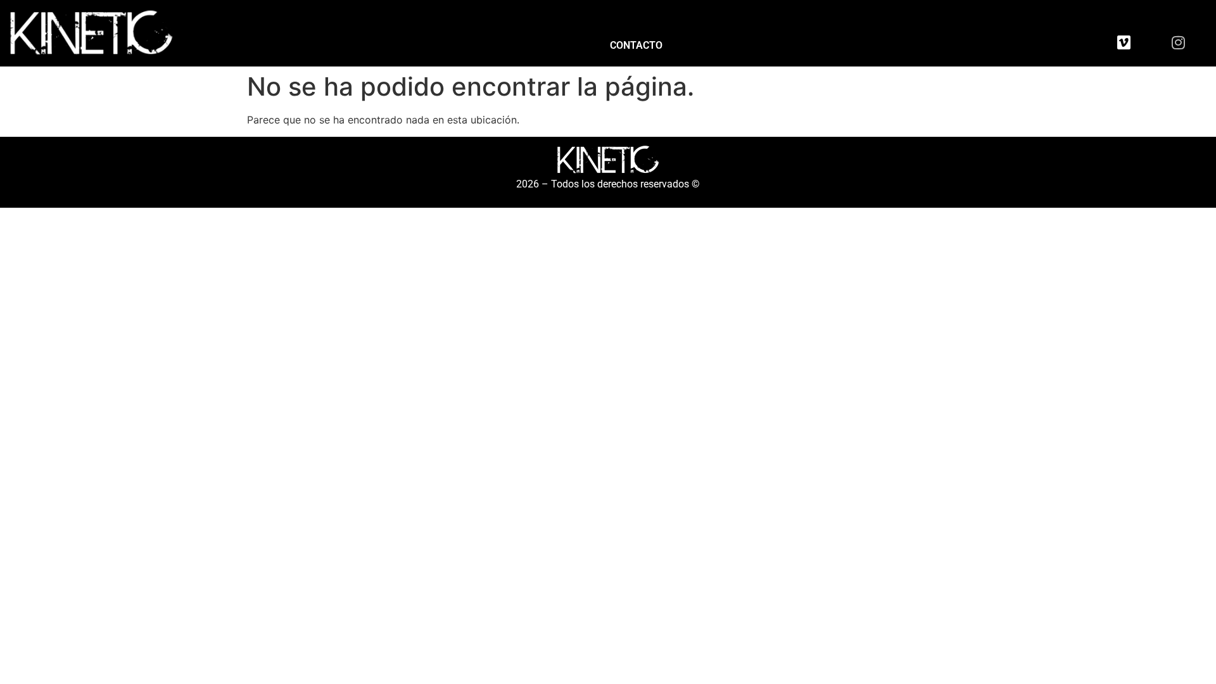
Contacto (636, 45)
